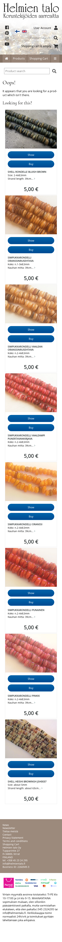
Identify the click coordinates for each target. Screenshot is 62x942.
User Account (42, 28)
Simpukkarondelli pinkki (24, 695)
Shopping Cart (38, 58)
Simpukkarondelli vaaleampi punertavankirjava (26, 437)
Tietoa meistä (10, 831)
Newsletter (9, 828)
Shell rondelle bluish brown (27, 171)
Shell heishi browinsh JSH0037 (27, 781)
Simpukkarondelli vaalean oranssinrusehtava (25, 348)
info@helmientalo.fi (14, 863)
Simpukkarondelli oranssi (25, 524)
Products (19, 58)
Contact (7, 834)
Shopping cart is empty (36, 46)
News (6, 825)
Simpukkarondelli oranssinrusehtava (21, 259)
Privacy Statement (13, 837)
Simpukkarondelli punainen (26, 610)
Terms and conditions (15, 841)
